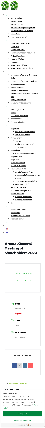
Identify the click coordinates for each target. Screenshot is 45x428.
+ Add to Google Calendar (23, 273)
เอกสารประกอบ (21, 337)
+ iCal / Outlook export (23, 281)
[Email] (30, 365)
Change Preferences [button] (22, 420)
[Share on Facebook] (14, 365)
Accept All (22, 414)
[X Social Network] (19, 365)
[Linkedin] (25, 365)
